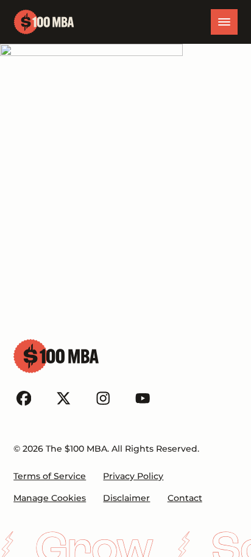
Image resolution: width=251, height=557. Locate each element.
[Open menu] (224, 22)
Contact (185, 497)
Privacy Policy (133, 476)
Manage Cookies (49, 497)
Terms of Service (49, 476)
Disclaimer (126, 497)
